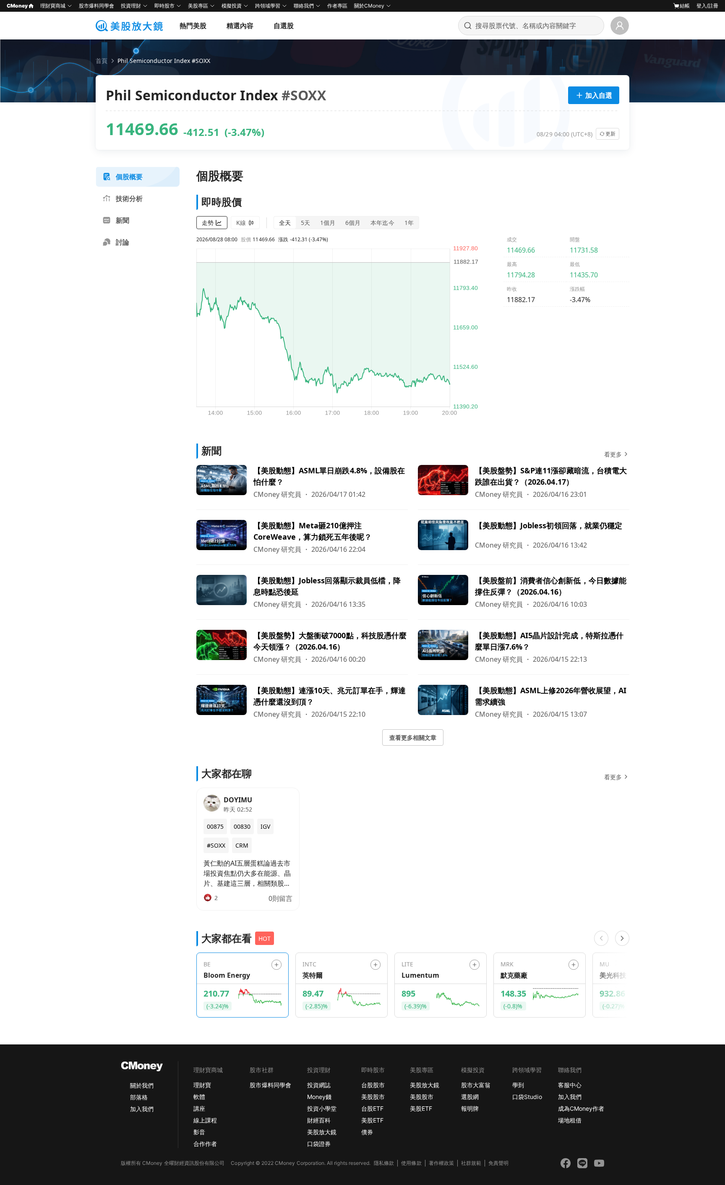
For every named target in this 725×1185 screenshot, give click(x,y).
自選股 (284, 25)
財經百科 (319, 1120)
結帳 (685, 6)
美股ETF (372, 1120)
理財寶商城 (52, 6)
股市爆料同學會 (96, 6)
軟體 (199, 1096)
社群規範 (471, 1163)
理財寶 (202, 1084)
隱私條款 (384, 1163)
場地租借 (570, 1120)
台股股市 (373, 1084)
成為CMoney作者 (581, 1108)
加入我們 (142, 1108)
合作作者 (205, 1143)
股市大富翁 (475, 1084)
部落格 (139, 1097)
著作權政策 (441, 1163)
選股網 (470, 1096)
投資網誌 (319, 1084)
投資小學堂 (321, 1108)
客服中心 (570, 1084)
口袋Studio (527, 1096)
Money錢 (319, 1096)
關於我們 (142, 1085)
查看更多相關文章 (412, 737)
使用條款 (411, 1163)
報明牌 (470, 1108)
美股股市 (373, 1096)
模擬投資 (232, 6)
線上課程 (205, 1120)
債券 (367, 1131)
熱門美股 (193, 25)
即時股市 (164, 6)
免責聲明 (498, 1163)
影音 (199, 1131)
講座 (199, 1108)
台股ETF (372, 1108)
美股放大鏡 (321, 1131)
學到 (518, 1084)
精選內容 (240, 25)
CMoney (17, 6)
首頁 (101, 61)
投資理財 (131, 6)
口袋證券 (319, 1143)
